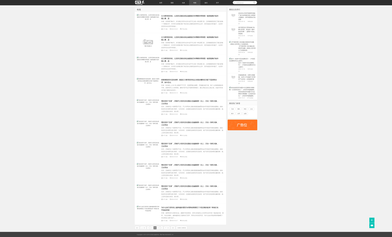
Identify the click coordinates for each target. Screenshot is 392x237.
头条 (183, 3)
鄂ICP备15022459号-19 (166, 234)
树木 (232, 113)
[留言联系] (371, 225)
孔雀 (232, 109)
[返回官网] (371, 220)
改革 (239, 113)
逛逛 (172, 3)
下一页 (167, 228)
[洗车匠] (145, 2)
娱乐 (206, 3)
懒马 (239, 109)
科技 (245, 109)
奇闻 (194, 3)
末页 (173, 228)
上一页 (143, 228)
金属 (245, 113)
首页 (160, 3)
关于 (217, 3)
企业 (251, 109)
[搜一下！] (254, 2)
